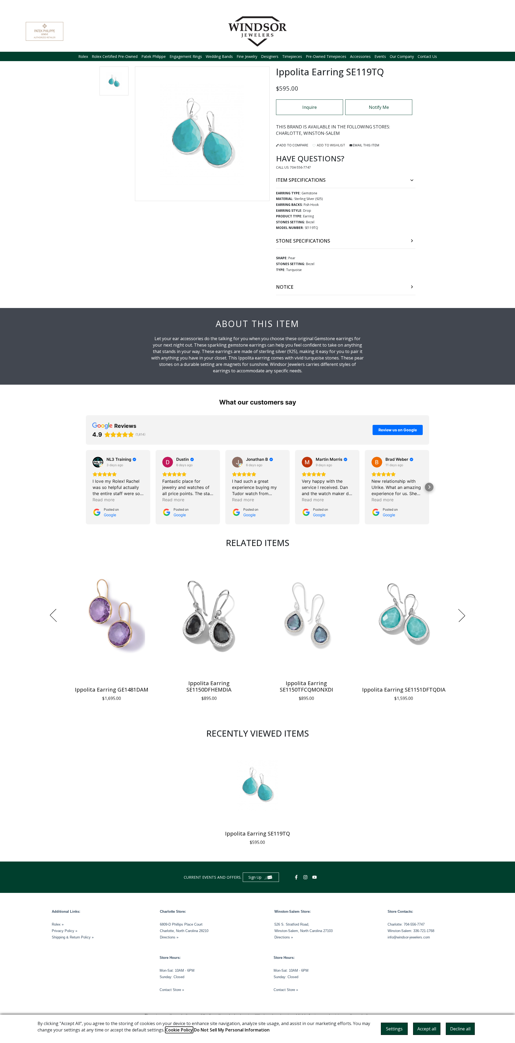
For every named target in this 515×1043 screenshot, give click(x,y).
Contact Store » (172, 990)
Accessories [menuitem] (360, 56)
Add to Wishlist (330, 145)
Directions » (169, 937)
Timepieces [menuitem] (292, 56)
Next (461, 615)
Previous (53, 615)
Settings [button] (394, 1029)
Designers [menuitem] (269, 56)
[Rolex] (469, 31)
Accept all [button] (426, 1029)
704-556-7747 (300, 167)
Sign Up (255, 877)
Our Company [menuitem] (402, 56)
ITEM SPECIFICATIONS (301, 180)
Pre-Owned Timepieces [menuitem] (326, 56)
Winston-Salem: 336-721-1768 (411, 931)
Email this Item (366, 145)
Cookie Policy (179, 1030)
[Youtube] (315, 877)
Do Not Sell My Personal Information (232, 1030)
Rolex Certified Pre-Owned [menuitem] (115, 56)
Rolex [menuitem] (83, 56)
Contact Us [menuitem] (427, 56)
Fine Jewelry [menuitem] (247, 56)
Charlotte (288, 133)
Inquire (309, 107)
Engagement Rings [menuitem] (186, 56)
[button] (114, 80)
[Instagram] (306, 877)
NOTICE (284, 287)
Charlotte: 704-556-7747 (406, 924)
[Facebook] (297, 877)
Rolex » (58, 924)
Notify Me (379, 107)
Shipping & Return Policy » (73, 937)
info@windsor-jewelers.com (409, 937)
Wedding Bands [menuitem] (219, 56)
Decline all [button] (460, 1029)
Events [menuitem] (380, 56)
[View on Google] (98, 462)
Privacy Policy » (64, 931)
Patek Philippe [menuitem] (153, 56)
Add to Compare (293, 145)
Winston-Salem (321, 133)
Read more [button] (104, 499)
